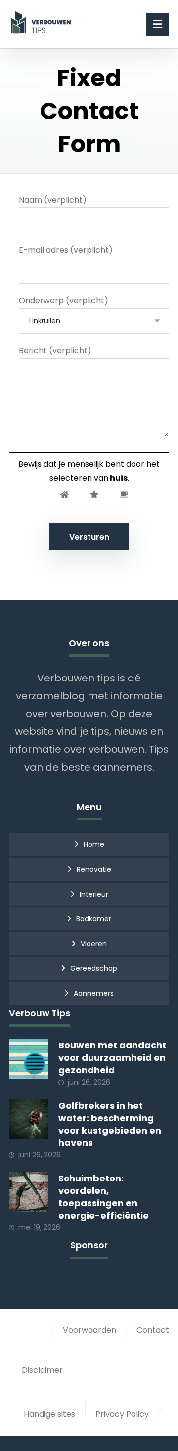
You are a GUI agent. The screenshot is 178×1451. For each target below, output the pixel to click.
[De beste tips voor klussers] (42, 22)
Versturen (89, 537)
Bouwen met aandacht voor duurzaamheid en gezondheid (112, 1057)
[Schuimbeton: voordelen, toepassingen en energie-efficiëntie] (28, 1192)
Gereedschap (93, 968)
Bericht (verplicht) (55, 350)
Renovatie (94, 869)
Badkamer (93, 919)
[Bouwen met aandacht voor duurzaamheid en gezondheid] (28, 1059)
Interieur (94, 894)
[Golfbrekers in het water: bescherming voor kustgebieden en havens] (28, 1119)
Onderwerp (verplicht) (63, 300)
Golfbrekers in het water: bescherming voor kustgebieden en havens (109, 1124)
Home (94, 844)
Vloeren (94, 944)
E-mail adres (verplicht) (66, 250)
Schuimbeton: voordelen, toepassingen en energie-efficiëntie (103, 1197)
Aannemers (94, 993)
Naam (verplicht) (53, 200)
